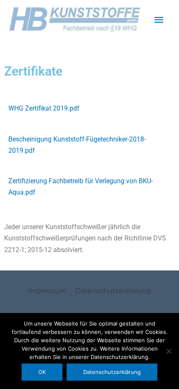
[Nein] (168, 351)
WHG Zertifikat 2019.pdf (44, 108)
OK (42, 372)
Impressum (47, 290)
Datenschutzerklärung (113, 290)
